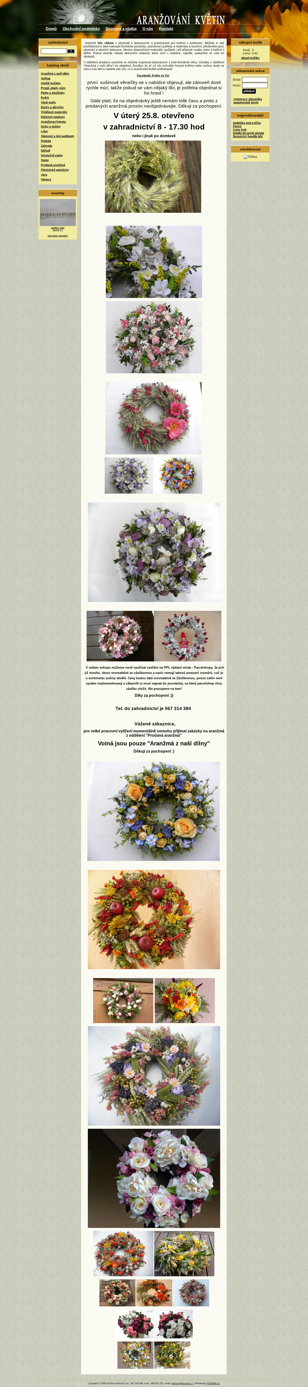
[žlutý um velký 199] (153, 860)
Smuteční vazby (52, 155)
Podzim (46, 141)
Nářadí (45, 150)
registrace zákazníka (247, 99)
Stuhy (45, 160)
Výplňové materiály (54, 112)
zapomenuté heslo (245, 102)
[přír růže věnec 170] (117, 1305)
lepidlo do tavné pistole (248, 133)
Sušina (45, 78)
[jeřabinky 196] (187, 660)
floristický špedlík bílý (248, 136)
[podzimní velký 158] (123, 1275)
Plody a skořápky (53, 93)
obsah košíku (250, 58)
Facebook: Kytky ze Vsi (153, 75)
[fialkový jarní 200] (129, 492)
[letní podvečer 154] (154, 1227)
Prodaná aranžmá (53, 165)
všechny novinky (58, 235)
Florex (237, 126)
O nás (147, 29)
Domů (51, 29)
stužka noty (57, 227)
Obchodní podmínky (81, 29)
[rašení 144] (172, 1367)
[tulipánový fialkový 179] (154, 601)
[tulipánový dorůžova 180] (154, 372)
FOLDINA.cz (213, 1383)
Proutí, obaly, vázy (53, 88)
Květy (45, 97)
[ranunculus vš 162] (134, 1337)
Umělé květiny (51, 83)
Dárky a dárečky (52, 107)
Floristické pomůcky (55, 170)
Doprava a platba (121, 29)
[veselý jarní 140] (135, 1367)
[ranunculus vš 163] (173, 1337)
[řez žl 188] (185, 1022)
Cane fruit (239, 129)
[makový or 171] (154, 1305)
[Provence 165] (154, 1124)
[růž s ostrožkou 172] (191, 1305)
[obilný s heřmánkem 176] (153, 211)
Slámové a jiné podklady (57, 136)
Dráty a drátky (51, 126)
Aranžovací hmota (53, 121)
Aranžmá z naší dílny (55, 73)
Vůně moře (48, 102)
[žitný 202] (153, 453)
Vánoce (46, 179)
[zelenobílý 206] (154, 297)
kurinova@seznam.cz (182, 1383)
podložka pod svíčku (247, 123)
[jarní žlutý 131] (184, 1275)
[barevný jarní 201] (178, 492)
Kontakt (166, 29)
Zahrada (46, 146)
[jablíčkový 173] (154, 968)
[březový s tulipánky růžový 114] (123, 1022)
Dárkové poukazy (53, 117)
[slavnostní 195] (120, 660)
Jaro (44, 174)
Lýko (44, 131)
